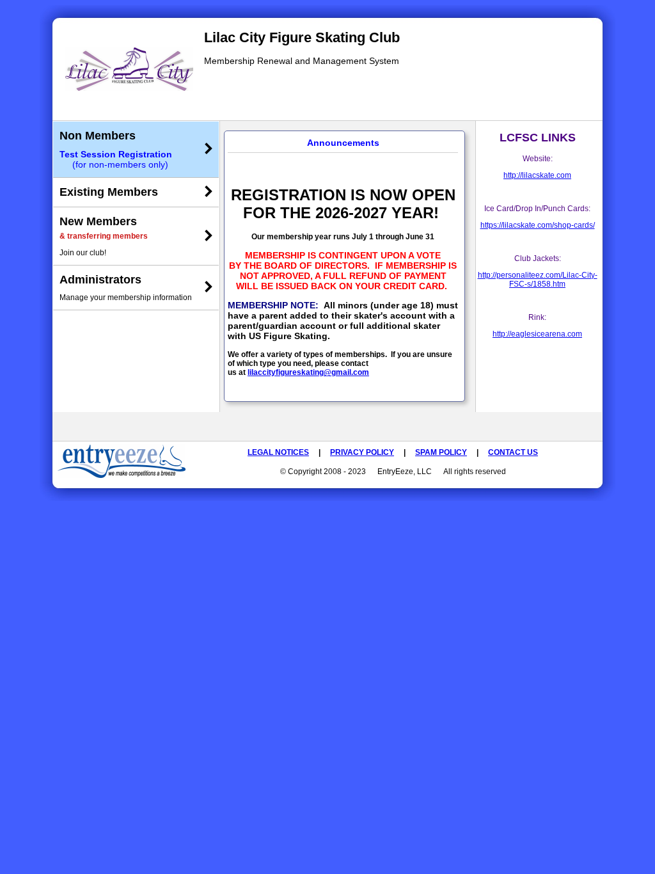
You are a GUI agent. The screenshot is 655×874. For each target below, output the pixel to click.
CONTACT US (513, 452)
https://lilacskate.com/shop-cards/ (537, 225)
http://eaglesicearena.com (537, 334)
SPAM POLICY (441, 452)
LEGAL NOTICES (278, 452)
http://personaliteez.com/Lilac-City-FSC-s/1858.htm (537, 280)
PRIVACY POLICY (362, 452)
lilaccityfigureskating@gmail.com (308, 372)
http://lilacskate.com (537, 175)
